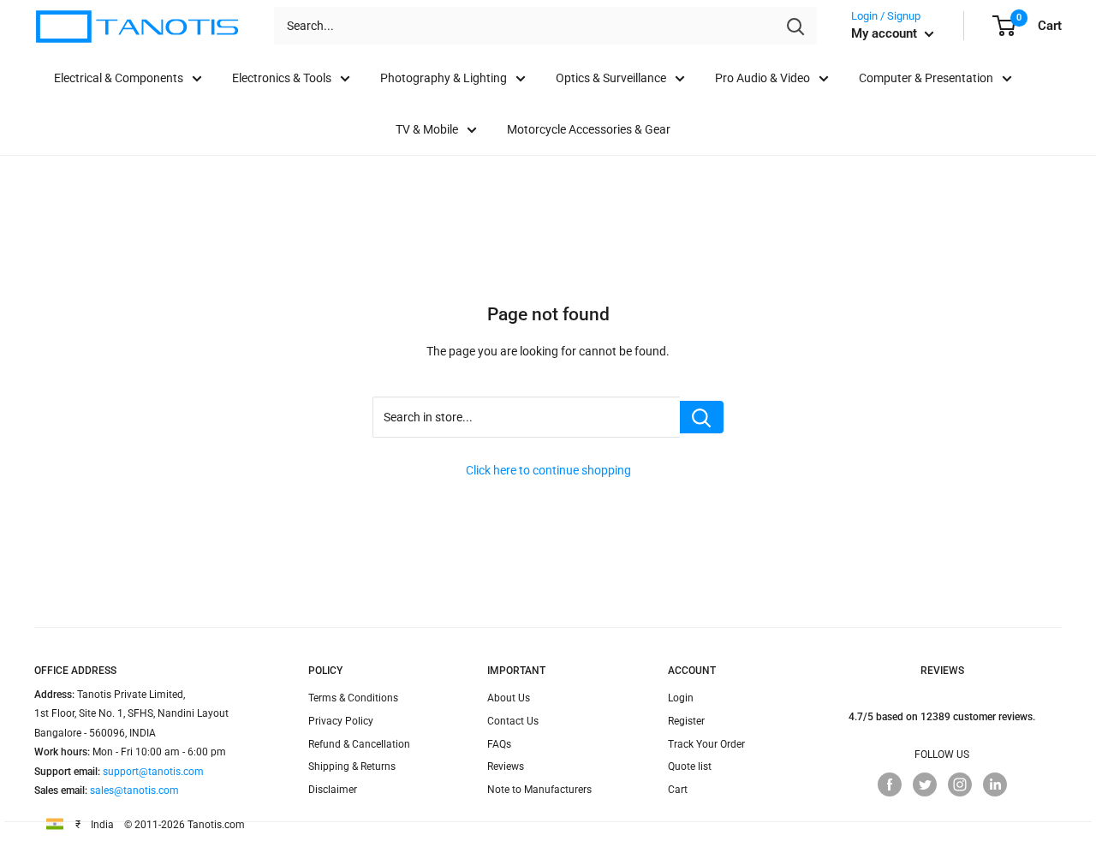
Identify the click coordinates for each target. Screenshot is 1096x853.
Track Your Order (706, 744)
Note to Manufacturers (539, 790)
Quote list (690, 766)
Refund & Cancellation (359, 744)
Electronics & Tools (281, 78)
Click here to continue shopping (548, 470)
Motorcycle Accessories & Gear (588, 129)
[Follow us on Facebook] (890, 784)
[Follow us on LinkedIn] (995, 784)
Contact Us (513, 721)
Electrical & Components (118, 78)
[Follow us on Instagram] (960, 784)
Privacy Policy (340, 721)
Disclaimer (332, 790)
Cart (678, 790)
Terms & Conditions (353, 698)
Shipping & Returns (352, 766)
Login (681, 698)
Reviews (505, 766)
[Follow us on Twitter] (925, 784)
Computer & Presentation (926, 78)
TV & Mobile (427, 129)
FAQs (499, 744)
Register (686, 721)
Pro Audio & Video (762, 78)
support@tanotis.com (153, 772)
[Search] (795, 26)
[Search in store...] (702, 417)
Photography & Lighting (443, 78)
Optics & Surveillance (611, 78)
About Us (508, 698)
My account (885, 33)
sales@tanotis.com (134, 790)
